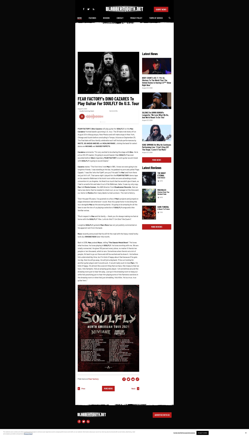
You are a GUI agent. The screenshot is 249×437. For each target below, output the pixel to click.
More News (108, 388)
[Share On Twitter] (128, 379)
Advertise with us (162, 415)
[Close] (246, 433)
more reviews (156, 227)
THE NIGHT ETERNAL (161, 174)
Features (92, 18)
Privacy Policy (136, 18)
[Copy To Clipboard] (137, 379)
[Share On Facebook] (124, 379)
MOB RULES (161, 190)
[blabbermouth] (124, 11)
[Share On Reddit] (133, 379)
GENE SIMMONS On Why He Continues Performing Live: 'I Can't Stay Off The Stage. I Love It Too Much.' (156, 147)
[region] (124, 433)
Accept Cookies (202, 433)
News (79, 18)
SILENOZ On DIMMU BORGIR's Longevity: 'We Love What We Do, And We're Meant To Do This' (155, 115)
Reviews (106, 18)
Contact (120, 18)
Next (133, 388)
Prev (83, 388)
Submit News (161, 9)
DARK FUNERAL (163, 206)
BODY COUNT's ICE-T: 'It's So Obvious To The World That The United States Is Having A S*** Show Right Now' (156, 81)
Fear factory (93, 379)
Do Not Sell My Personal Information (184, 433)
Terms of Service (156, 18)
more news (156, 160)
